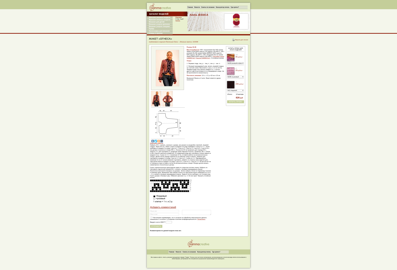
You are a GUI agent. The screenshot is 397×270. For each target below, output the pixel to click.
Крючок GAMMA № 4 (203, 58)
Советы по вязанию (208, 7)
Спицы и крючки (156, 33)
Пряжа (151, 29)
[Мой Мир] (161, 141)
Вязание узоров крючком (159, 24)
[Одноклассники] (158, 141)
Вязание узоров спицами (159, 26)
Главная (190, 7)
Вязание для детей (156, 22)
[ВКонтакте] (152, 141)
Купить (178, 20)
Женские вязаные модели (159, 17)
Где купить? (235, 7)
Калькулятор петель (222, 7)
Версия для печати (241, 40)
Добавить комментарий (163, 207)
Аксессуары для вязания (159, 31)
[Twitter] (155, 141)
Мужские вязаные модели (159, 19)
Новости (197, 7)
